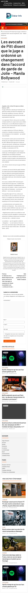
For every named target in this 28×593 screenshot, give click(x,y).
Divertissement (5, 367)
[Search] (26, 28)
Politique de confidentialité (19, 5)
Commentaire (7, 300)
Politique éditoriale (7, 5)
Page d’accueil (5, 440)
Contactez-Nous (17, 3)
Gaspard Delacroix (13, 373)
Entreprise (4, 552)
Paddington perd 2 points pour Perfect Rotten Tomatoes (21, 276)
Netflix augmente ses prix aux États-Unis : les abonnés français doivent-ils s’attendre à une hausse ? (13, 397)
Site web (5, 329)
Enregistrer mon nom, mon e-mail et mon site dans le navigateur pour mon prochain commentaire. (13, 335)
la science (4, 448)
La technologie (5, 450)
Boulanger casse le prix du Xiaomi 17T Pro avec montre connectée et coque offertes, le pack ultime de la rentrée (13, 504)
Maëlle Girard (5, 81)
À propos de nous (8, 3)
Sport (3, 451)
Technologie (4, 499)
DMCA (23, 3)
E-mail (5, 324)
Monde (3, 444)
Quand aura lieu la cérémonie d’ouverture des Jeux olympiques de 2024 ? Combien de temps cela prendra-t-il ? (14, 425)
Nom (4, 319)
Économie (4, 446)
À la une (4, 442)
